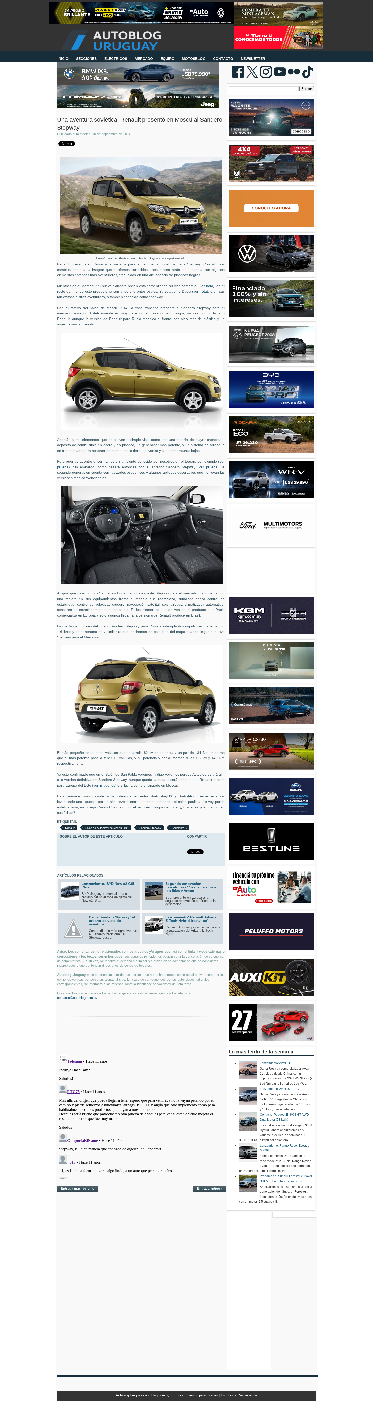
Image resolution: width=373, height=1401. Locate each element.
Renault (70, 827)
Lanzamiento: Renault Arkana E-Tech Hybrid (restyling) (190, 919)
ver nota (206, 286)
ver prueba (208, 467)
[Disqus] (141, 1116)
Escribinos (229, 1395)
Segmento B (179, 827)
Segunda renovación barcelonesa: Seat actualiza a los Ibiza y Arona (190, 887)
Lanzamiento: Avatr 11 (275, 1063)
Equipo (179, 1395)
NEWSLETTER (253, 59)
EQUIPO (167, 59)
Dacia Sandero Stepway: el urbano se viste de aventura (112, 920)
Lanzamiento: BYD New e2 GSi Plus (108, 885)
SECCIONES (86, 59)
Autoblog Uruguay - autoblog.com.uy (143, 1395)
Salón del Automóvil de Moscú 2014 (107, 827)
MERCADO (144, 59)
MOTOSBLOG (194, 59)
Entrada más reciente (77, 1188)
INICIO (63, 59)
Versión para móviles (203, 1395)
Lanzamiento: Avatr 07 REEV (280, 1089)
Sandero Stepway (150, 827)
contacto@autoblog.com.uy (77, 998)
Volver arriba (248, 1395)
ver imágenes (104, 785)
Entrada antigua (209, 1188)
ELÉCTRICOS (115, 59)
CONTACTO (223, 59)
